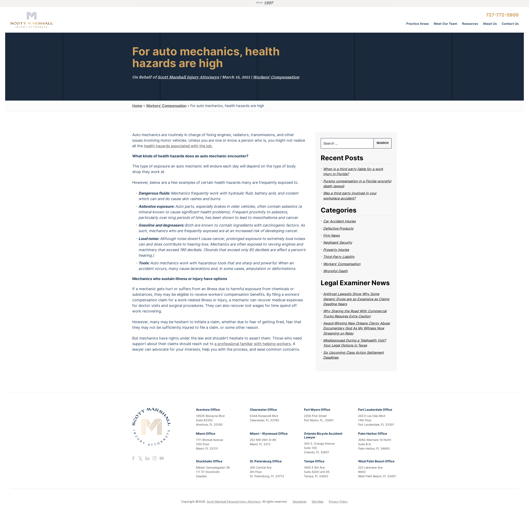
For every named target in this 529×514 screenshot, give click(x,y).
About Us (490, 23)
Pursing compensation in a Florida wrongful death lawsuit (357, 183)
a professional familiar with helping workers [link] (252, 344)
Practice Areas (417, 23)
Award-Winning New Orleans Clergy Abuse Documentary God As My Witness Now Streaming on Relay (356, 328)
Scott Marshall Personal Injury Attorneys (234, 501)
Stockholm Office (209, 461)
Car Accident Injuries (339, 221)
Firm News (331, 235)
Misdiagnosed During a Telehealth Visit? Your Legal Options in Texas (354, 342)
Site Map (318, 501)
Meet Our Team (445, 23)
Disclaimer (299, 501)
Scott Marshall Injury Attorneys (188, 77)
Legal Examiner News (355, 283)
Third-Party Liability (339, 257)
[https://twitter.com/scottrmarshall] (140, 458)
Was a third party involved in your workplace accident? (349, 195)
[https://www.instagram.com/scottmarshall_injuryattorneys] (154, 458)
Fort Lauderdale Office (375, 410)
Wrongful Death (335, 271)
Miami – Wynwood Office (269, 434)
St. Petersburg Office (266, 461)
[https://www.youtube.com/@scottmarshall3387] (161, 458)
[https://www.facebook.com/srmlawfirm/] (133, 458)
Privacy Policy (338, 501)
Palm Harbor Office (372, 434)
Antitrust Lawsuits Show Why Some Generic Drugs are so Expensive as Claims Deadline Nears (356, 299)
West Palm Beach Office (376, 461)
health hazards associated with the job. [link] (178, 146)
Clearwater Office (263, 410)
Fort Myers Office (317, 410)
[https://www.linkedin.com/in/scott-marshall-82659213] (147, 458)
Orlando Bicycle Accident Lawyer (323, 435)
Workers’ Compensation (276, 77)
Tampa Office (314, 461)
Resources (470, 23)
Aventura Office (208, 410)
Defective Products (338, 228)
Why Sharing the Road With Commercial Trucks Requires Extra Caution (355, 313)
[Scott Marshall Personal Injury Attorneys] (41, 20)
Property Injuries (336, 250)
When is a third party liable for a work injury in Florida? (353, 171)
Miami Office (205, 434)
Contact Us (510, 23)
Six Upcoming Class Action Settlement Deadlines (353, 355)
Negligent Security (337, 242)
